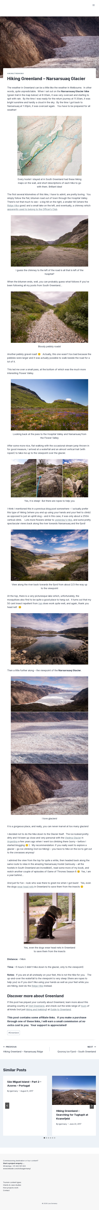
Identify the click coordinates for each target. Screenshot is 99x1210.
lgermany (14, 1091)
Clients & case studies (12, 1185)
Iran (40, 603)
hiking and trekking (36, 1009)
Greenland (14, 1033)
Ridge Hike (13, 205)
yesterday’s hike (63, 519)
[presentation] (74, 1090)
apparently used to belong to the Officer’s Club (32, 209)
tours (83, 1006)
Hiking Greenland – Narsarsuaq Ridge (23, 1049)
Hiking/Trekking (15, 73)
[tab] (44, 1138)
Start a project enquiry (12, 1163)
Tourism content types (12, 1182)
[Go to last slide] (7, 1106)
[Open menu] (93, 5)
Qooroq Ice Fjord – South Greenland (76, 1049)
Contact (6, 1190)
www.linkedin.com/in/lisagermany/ (17, 1169)
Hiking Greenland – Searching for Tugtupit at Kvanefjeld (72, 1114)
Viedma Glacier (73, 837)
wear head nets (25, 886)
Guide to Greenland (60, 1009)
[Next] (92, 1106)
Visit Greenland (36, 1006)
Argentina (12, 841)
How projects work (10, 1188)
